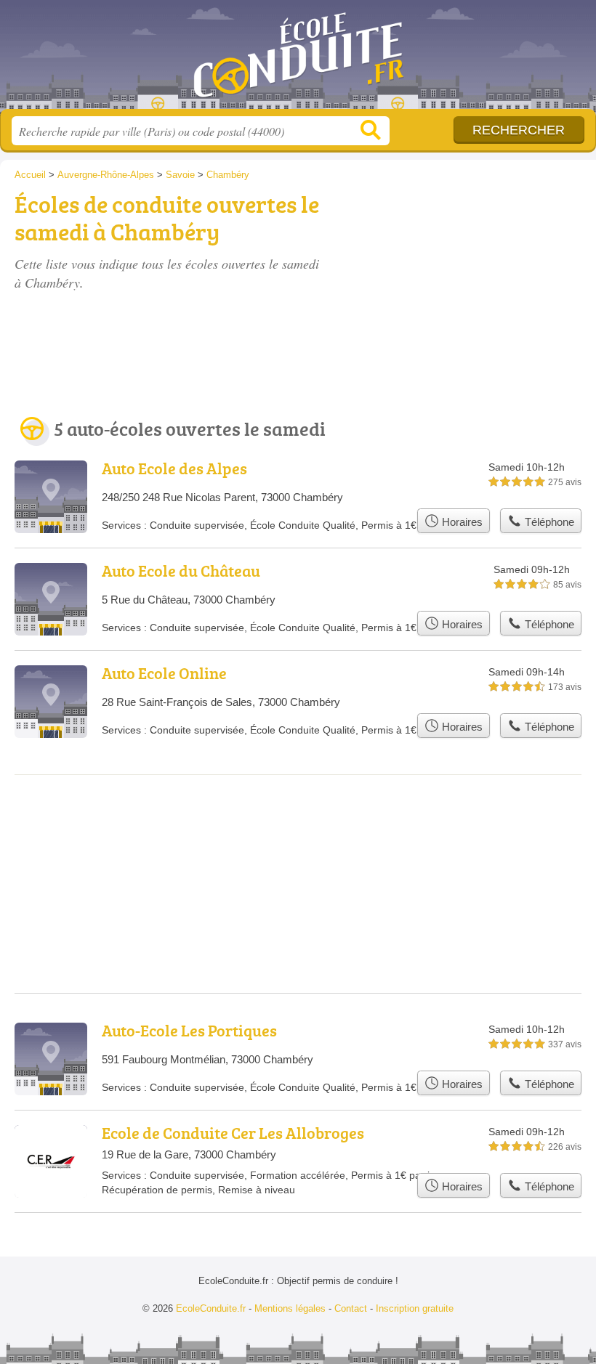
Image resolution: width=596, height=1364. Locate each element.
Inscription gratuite (415, 1308)
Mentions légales (290, 1308)
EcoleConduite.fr (298, 60)
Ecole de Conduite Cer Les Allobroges (233, 1132)
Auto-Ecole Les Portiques (189, 1030)
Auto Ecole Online (164, 673)
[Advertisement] (474, 270)
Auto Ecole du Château (181, 570)
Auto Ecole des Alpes (174, 468)
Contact (350, 1308)
